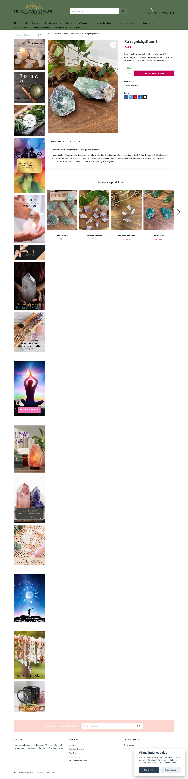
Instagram (130, 753)
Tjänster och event (42, 35)
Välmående (84, 31)
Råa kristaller (76, 42)
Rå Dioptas (159, 243)
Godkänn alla (148, 770)
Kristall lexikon (20, 35)
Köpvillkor (73, 761)
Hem (16, 31)
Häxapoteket (147, 31)
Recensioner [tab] (77, 149)
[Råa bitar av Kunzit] (126, 219)
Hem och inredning (103, 31)
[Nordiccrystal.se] (43, 15)
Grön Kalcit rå (62, 243)
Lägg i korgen (156, 81)
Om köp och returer (76, 757)
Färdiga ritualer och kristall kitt (67, 35)
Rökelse (68, 31)
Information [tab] (57, 149)
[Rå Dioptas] (158, 219)
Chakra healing (74, 765)
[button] (178, 220)
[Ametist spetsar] (94, 219)
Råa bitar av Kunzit (126, 243)
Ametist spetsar (94, 243)
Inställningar (170, 770)
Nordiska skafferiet (126, 31)
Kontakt (72, 753)
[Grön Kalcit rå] (62, 219)
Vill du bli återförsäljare (78, 769)
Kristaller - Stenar (30, 31)
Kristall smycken (51, 31)
